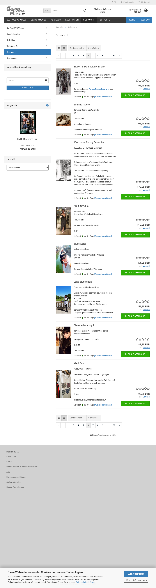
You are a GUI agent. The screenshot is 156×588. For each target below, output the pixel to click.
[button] (114, 2)
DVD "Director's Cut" (27, 139)
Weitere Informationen (136, 580)
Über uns (145, 20)
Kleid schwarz (81, 205)
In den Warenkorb (135, 95)
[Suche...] (85, 11)
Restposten (105, 20)
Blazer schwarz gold (84, 325)
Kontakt (9, 461)
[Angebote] (47, 105)
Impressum (11, 456)
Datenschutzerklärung (85, 582)
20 (114, 55)
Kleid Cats (79, 363)
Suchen (132, 20)
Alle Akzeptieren (136, 574)
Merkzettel (145, 2)
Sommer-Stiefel (82, 104)
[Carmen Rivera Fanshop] (22, 11)
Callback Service (13, 482)
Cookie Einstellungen (15, 487)
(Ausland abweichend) (103, 97)
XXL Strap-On (72, 20)
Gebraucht (88, 20)
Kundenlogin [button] (128, 2)
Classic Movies (38, 20)
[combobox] (77, 48)
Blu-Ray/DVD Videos (16, 20)
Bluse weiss (80, 243)
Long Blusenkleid (83, 281)
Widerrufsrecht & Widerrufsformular (21, 467)
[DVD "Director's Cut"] (28, 122)
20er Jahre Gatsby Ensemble (89, 142)
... (68, 55)
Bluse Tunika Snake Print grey (90, 66)
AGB (8, 472)
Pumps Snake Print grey (99, 89)
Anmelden (27, 88)
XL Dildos (56, 20)
